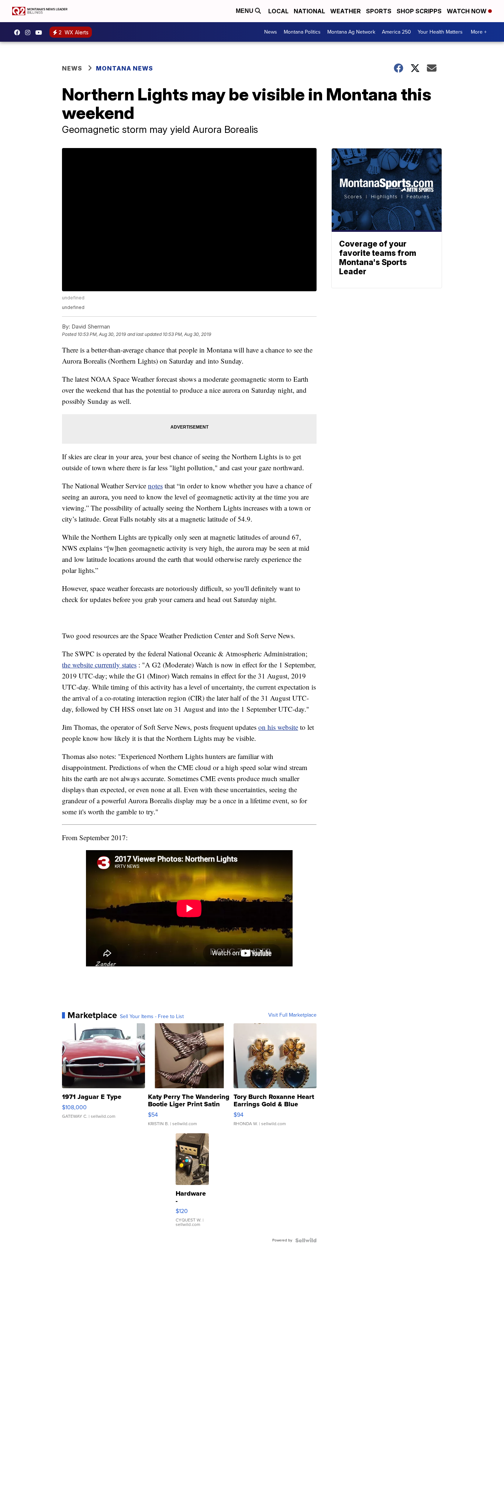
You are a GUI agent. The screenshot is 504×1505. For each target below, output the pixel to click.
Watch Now (467, 11)
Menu (245, 11)
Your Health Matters (440, 32)
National (309, 11)
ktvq (29, 32)
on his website (278, 727)
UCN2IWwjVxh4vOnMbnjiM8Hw (40, 32)
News (270, 32)
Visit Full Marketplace (292, 1015)
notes (155, 485)
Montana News (124, 68)
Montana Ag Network (351, 32)
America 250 (396, 32)
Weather (345, 11)
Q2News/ (19, 32)
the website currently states (99, 664)
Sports (378, 11)
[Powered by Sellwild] (306, 1240)
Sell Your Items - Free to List (152, 1016)
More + (479, 32)
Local (278, 11)
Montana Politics (302, 32)
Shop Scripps (419, 11)
